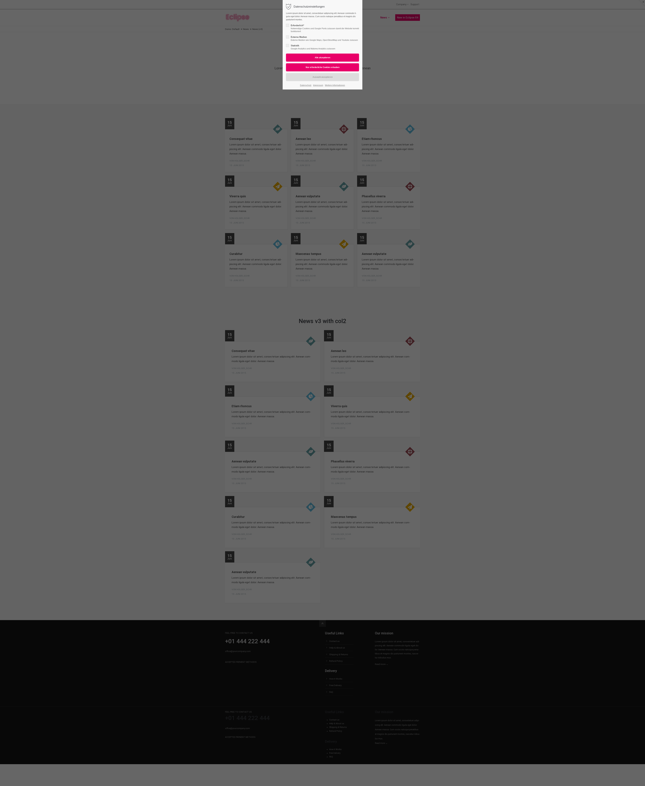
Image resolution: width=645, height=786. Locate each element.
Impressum (318, 85)
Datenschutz (305, 85)
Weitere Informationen (335, 85)
